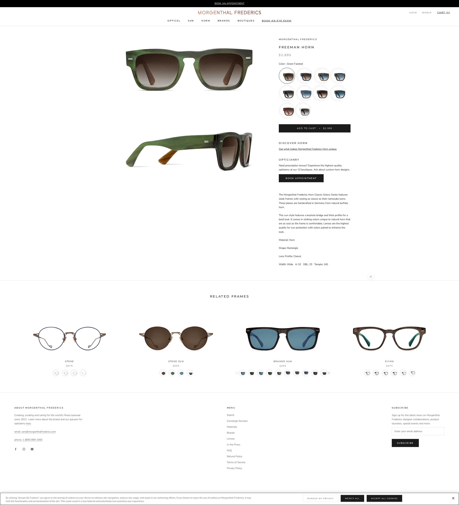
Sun (191, 20)
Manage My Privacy (320, 498)
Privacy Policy (234, 468)
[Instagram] (24, 449)
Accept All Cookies (384, 498)
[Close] (453, 498)
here (28, 423)
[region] (229, 499)
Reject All (352, 498)
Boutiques (246, 20)
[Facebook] (15, 449)
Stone (69, 361)
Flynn (389, 361)
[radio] (287, 76)
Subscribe (405, 443)
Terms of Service (236, 462)
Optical (173, 20)
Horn (205, 20)
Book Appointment (301, 178)
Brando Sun (283, 361)
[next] (448, 341)
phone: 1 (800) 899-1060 (28, 439)
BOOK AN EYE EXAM (276, 20)
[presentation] (329, 373)
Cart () (443, 12)
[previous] (11, 341)
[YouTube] (32, 449)
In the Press (233, 444)
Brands (224, 20)
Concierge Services (237, 421)
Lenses (231, 438)
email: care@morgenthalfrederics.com (35, 431)
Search (427, 12)
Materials (232, 427)
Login (413, 12)
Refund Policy (234, 456)
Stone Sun (176, 361)
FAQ (229, 450)
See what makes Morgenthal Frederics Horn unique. (308, 149)
